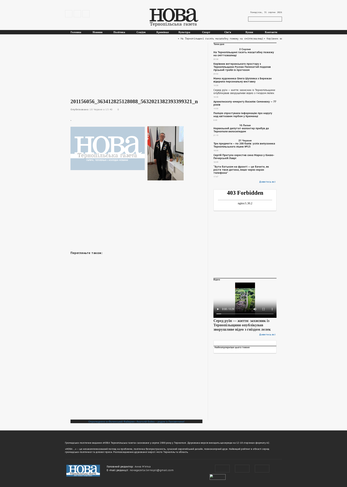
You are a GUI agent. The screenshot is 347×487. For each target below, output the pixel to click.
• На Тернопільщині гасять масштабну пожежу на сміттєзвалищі (215, 38)
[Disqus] (136, 370)
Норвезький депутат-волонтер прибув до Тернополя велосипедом (241, 130)
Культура (184, 32)
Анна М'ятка (143, 466)
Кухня (249, 32)
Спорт (206, 32)
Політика (119, 32)
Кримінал (163, 32)
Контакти (271, 32)
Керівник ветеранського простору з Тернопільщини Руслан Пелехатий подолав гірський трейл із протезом (242, 67)
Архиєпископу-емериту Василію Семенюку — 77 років (244, 103)
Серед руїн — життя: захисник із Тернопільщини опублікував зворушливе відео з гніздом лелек (244, 92)
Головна (76, 32)
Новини (97, 32)
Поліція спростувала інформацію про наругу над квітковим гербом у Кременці (242, 115)
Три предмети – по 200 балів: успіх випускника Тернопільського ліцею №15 (244, 145)
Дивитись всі (267, 181)
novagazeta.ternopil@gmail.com (152, 470)
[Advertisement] (136, 68)
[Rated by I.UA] (218, 476)
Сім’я (227, 32)
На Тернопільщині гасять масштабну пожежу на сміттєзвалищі (243, 54)
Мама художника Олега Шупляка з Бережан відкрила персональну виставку (242, 80)
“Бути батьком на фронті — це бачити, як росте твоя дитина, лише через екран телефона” (241, 169)
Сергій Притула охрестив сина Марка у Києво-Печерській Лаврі (243, 157)
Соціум (141, 32)
